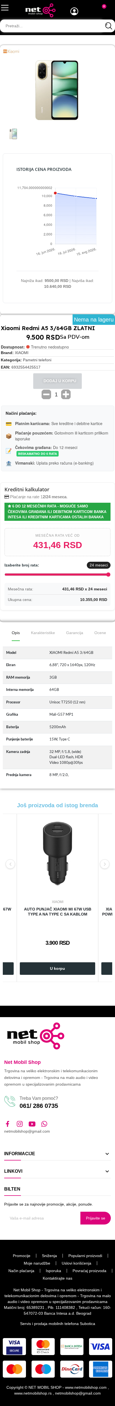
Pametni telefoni (37, 360)
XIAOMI (21, 352)
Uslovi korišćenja (76, 1263)
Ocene (100, 632)
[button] (8, 90)
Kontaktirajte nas (57, 1278)
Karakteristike (43, 632)
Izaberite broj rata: (21, 565)
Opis (16, 632)
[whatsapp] (44, 1124)
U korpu (57, 968)
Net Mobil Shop (22, 1062)
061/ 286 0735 (39, 1105)
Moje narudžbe (37, 1263)
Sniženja (49, 1256)
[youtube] (32, 1124)
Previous (10, 864)
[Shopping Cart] (100, 11)
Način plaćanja (21, 1271)
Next (104, 864)
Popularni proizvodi (85, 1256)
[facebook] (7, 1124)
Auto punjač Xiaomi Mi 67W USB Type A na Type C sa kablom (57, 911)
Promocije (21, 1256)
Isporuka (53, 1271)
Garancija (74, 632)
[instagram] (19, 1124)
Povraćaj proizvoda (89, 1271)
